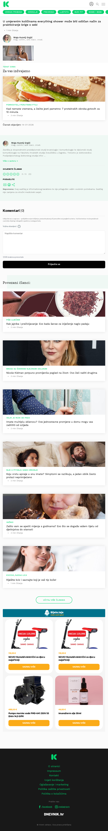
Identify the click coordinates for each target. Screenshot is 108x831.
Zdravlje (33, 12)
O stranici (54, 766)
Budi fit (79, 12)
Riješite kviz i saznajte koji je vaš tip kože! (31, 579)
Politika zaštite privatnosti (54, 788)
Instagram (64, 806)
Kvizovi (10, 575)
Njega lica (21, 575)
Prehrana (49, 12)
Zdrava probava (13, 12)
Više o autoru (9, 161)
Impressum (54, 770)
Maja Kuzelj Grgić (20, 142)
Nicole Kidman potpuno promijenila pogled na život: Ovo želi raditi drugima (51, 372)
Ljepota (64, 12)
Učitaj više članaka (54, 600)
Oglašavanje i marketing (54, 784)
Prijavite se (54, 264)
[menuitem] (91, 4)
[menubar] (91, 4)
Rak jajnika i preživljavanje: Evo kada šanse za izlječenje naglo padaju (47, 323)
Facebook (46, 806)
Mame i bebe (95, 12)
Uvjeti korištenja (54, 780)
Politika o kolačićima (54, 793)
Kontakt (54, 775)
